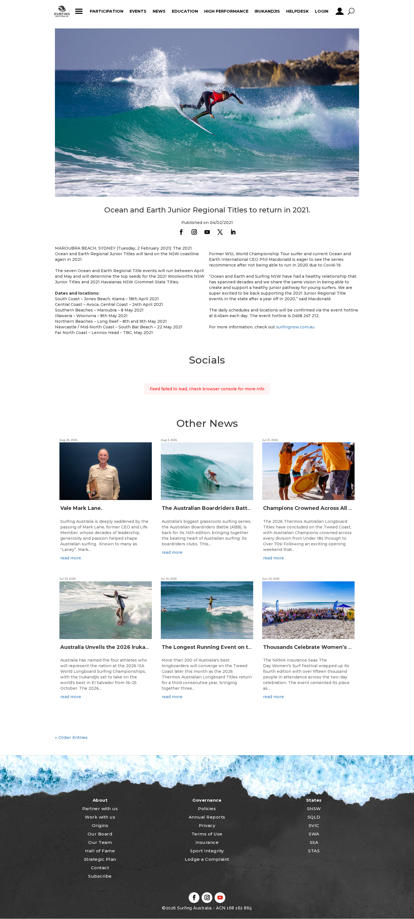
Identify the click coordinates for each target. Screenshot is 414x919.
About (100, 800)
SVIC (314, 825)
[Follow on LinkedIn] (233, 232)
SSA (314, 842)
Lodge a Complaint (207, 859)
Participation (106, 11)
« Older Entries (71, 737)
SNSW (314, 808)
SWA (314, 834)
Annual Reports (207, 817)
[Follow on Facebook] (181, 232)
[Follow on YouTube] (207, 232)
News (159, 11)
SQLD (314, 817)
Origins (100, 825)
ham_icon (79, 11)
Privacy (207, 825)
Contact (100, 867)
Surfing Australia (194, 908)
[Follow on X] (220, 232)
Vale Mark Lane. (81, 508)
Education (185, 11)
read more (70, 558)
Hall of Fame (100, 850)
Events (138, 11)
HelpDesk (297, 11)
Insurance (207, 842)
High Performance (226, 11)
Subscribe (100, 876)
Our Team (100, 842)
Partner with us (100, 808)
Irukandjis (267, 11)
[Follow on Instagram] (194, 232)
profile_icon (339, 11)
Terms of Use (207, 834)
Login (321, 11)
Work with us (100, 817)
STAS (314, 850)
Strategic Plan (100, 859)
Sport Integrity (207, 850)
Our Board (100, 834)
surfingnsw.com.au (295, 327)
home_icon (62, 11)
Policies (207, 808)
